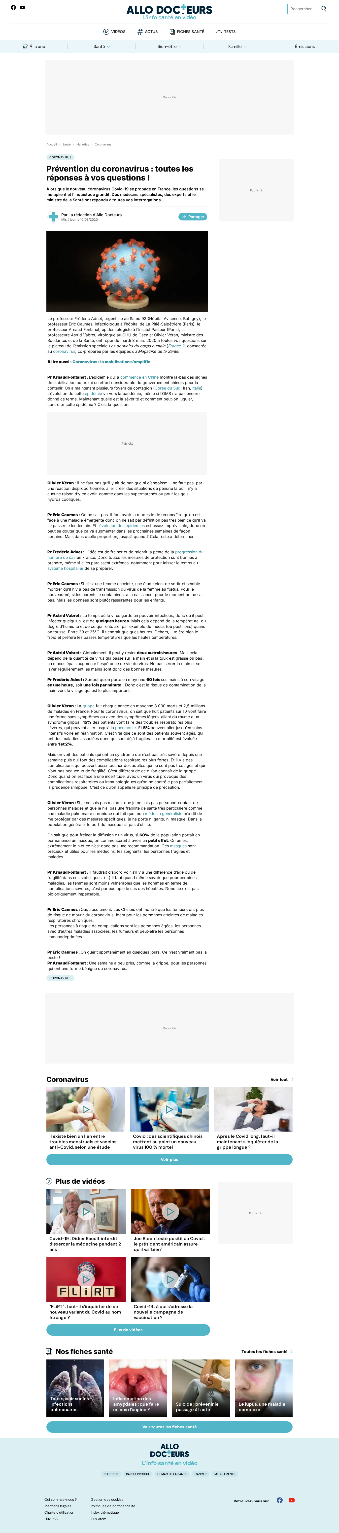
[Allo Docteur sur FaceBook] (13, 7)
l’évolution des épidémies (121, 525)
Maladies (82, 144)
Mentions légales (57, 1506)
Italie (196, 388)
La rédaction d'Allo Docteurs (95, 214)
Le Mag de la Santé (172, 1474)
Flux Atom (98, 1519)
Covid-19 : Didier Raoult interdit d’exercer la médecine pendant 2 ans (85, 1244)
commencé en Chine (139, 377)
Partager (196, 216)
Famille (235, 46)
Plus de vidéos (80, 1181)
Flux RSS (51, 1519)
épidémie (93, 393)
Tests (230, 31)
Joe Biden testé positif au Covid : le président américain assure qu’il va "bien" (169, 1244)
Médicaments (224, 1474)
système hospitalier (65, 568)
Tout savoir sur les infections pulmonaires (69, 1404)
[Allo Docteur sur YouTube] (292, 1500)
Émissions (305, 46)
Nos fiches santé (84, 1351)
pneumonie (125, 727)
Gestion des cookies (107, 1499)
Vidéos (118, 31)
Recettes (111, 1474)
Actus (151, 31)
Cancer (200, 1474)
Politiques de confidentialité (113, 1506)
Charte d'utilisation (59, 1512)
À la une (37, 46)
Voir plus (169, 1159)
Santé (99, 46)
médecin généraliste (163, 813)
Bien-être (167, 46)
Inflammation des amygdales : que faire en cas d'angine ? (136, 1404)
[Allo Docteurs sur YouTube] (22, 7)
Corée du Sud (167, 388)
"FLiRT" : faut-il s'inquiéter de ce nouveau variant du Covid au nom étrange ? (85, 1312)
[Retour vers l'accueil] (169, 12)
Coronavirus (103, 144)
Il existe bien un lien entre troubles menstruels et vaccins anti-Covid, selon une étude (82, 1141)
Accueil (51, 144)
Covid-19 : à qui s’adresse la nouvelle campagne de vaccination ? (163, 1312)
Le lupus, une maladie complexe (262, 1406)
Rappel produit (137, 1474)
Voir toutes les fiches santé (169, 1426)
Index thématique (105, 1512)
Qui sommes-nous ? (60, 1499)
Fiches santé (190, 31)
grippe (88, 705)
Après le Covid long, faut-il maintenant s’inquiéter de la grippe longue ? (247, 1141)
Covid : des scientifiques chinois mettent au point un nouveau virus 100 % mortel (168, 1141)
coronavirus (64, 351)
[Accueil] (169, 1454)
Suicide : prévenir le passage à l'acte (197, 1406)
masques (178, 845)
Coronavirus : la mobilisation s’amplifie (111, 361)
